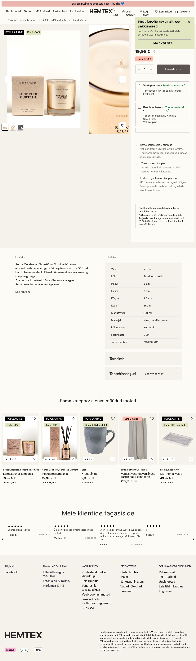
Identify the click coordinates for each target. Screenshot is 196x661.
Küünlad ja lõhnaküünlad (54, 20)
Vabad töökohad (131, 586)
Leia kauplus (90, 581)
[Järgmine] (122, 79)
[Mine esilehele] (101, 11)
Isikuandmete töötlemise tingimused (96, 601)
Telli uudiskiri (167, 577)
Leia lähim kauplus (171, 586)
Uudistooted (13, 11)
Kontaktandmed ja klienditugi (94, 574)
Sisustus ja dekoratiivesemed (22, 20)
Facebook (11, 572)
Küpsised (88, 608)
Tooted (28, 11)
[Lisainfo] (153, 52)
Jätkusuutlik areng (132, 581)
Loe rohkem (22, 291)
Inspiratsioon (77, 11)
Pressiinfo (126, 591)
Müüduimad (42, 11)
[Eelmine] (8, 79)
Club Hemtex (129, 572)
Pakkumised (60, 11)
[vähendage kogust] (138, 69)
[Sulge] (189, 22)
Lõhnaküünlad (79, 20)
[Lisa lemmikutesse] (122, 125)
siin (153, 224)
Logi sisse (165, 591)
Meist (124, 577)
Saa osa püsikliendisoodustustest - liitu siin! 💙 (98, 3)
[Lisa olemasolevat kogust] (150, 69)
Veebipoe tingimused (96, 594)
